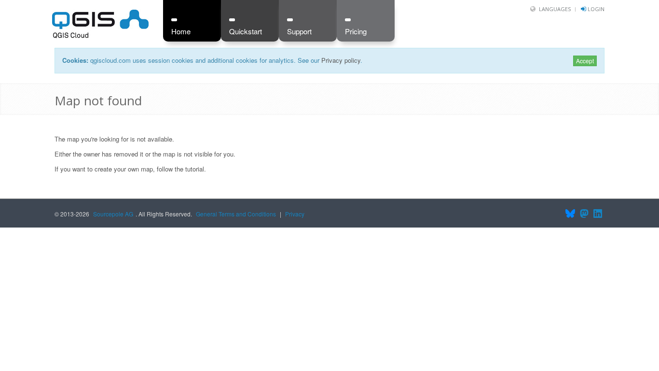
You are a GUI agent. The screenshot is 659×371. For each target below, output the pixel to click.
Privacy (294, 214)
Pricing (356, 31)
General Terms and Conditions (236, 214)
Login (596, 9)
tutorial (194, 168)
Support (299, 31)
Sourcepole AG (113, 214)
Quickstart (245, 31)
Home (181, 31)
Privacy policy (340, 60)
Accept (585, 61)
